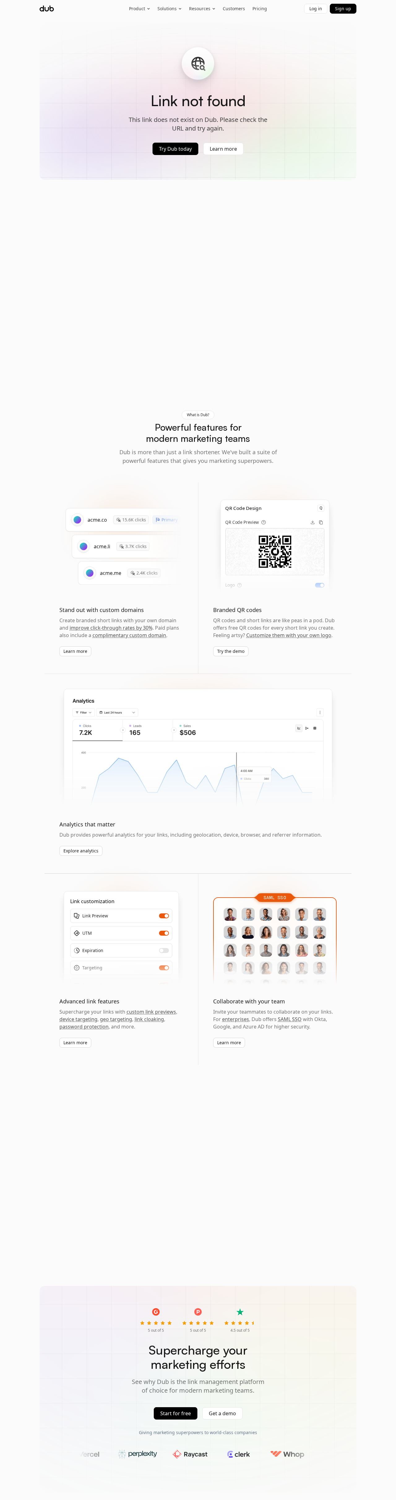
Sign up (343, 8)
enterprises (235, 1019)
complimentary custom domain (129, 635)
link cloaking (149, 1019)
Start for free (175, 1413)
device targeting (78, 1019)
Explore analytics (80, 851)
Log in (315, 8)
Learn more (223, 148)
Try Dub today (175, 148)
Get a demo (222, 1413)
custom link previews (151, 1011)
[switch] (319, 585)
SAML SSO (290, 1019)
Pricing (259, 8)
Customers (234, 8)
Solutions (167, 8)
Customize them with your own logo (288, 635)
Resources (199, 8)
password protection (84, 1026)
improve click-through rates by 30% (111, 627)
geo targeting (116, 1019)
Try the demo (230, 651)
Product (137, 8)
